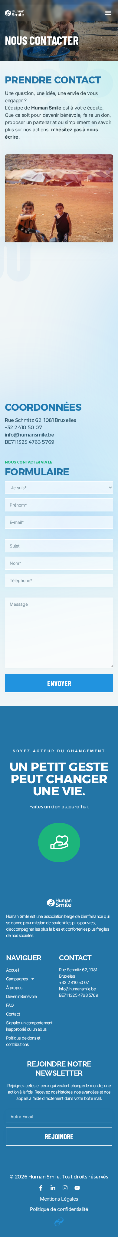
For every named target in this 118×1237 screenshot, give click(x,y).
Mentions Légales (59, 1199)
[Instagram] (65, 1188)
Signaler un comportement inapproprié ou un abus (29, 1026)
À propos (14, 987)
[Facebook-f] (41, 1188)
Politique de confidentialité (59, 1209)
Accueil (12, 969)
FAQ (10, 1005)
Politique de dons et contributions (23, 1041)
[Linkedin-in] (53, 1188)
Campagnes (17, 978)
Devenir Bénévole (21, 996)
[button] (108, 13)
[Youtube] (77, 1188)
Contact (13, 1013)
